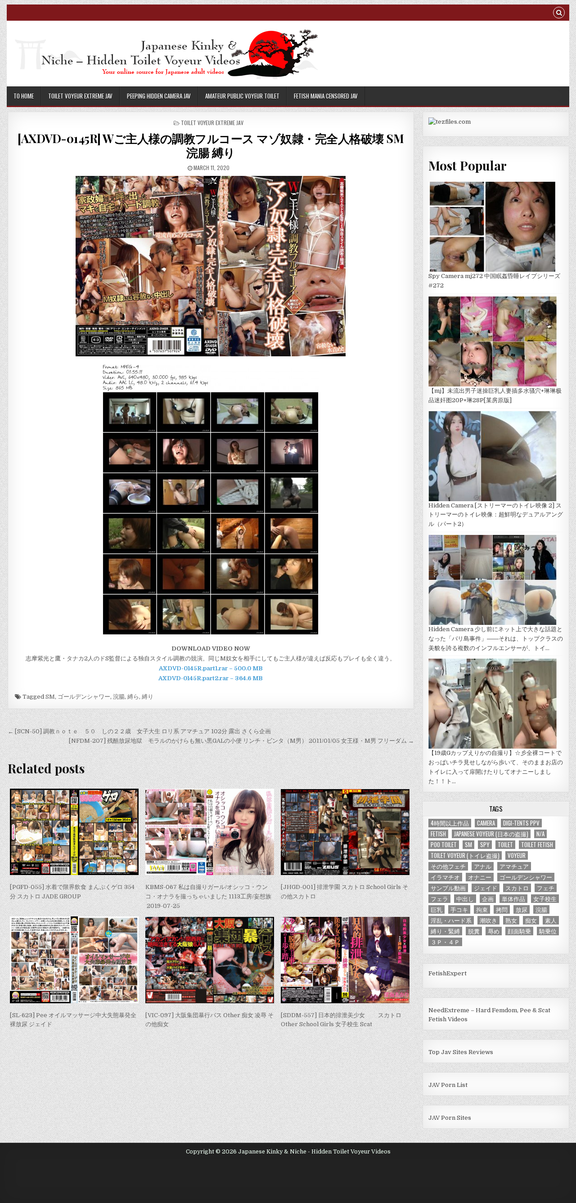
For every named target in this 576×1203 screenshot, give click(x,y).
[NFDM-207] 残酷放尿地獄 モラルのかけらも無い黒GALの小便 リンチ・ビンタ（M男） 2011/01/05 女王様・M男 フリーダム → (241, 740)
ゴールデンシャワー (84, 696)
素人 (551, 920)
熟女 (511, 920)
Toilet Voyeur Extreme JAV (80, 95)
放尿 (521, 909)
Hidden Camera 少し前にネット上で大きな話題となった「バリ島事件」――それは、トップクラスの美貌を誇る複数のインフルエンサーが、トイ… (495, 638)
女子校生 (545, 898)
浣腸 (119, 696)
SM (50, 696)
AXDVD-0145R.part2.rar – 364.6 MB (210, 678)
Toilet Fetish (537, 844)
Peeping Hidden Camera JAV (159, 95)
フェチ (545, 888)
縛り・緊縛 (445, 931)
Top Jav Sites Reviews (460, 1052)
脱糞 (474, 931)
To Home (24, 95)
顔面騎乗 (519, 931)
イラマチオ (445, 877)
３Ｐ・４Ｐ (445, 942)
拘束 (482, 909)
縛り (147, 696)
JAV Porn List (448, 1085)
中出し (465, 898)
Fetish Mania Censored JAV (326, 95)
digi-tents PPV (521, 823)
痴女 (531, 920)
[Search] (559, 14)
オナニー (479, 877)
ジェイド (485, 888)
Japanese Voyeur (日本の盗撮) (491, 834)
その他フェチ (448, 866)
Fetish (438, 834)
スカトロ (517, 888)
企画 (488, 898)
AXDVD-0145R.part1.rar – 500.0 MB (211, 668)
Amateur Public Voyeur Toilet (242, 95)
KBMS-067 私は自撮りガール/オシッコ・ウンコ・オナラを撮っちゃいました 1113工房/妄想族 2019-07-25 (208, 896)
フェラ (439, 898)
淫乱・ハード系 (451, 920)
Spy (485, 844)
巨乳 (436, 909)
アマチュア (514, 866)
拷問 (502, 909)
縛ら (133, 696)
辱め (494, 931)
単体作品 (513, 898)
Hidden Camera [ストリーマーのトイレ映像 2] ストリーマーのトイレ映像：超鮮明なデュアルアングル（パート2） (495, 515)
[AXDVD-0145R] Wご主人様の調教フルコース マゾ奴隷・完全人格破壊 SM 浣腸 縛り (211, 145)
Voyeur (517, 855)
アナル (482, 866)
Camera (486, 823)
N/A (540, 834)
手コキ (459, 909)
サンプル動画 (448, 888)
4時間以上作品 (450, 823)
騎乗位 (548, 931)
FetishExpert (447, 973)
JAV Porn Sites (449, 1117)
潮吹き (488, 920)
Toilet (505, 844)
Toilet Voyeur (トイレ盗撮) (465, 855)
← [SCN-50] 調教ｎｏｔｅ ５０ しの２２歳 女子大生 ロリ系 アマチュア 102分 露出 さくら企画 (139, 731)
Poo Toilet (444, 844)
